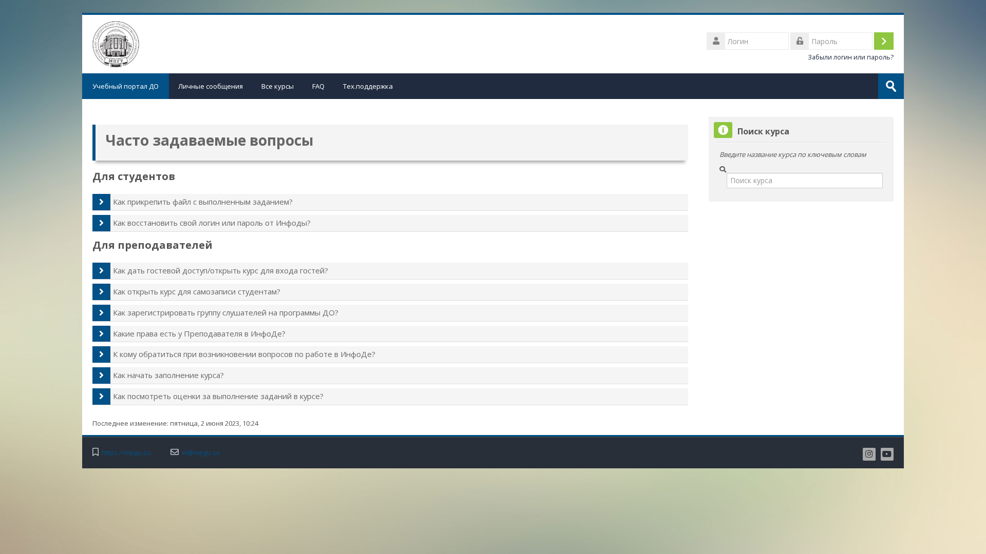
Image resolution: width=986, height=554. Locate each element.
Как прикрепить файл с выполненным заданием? (203, 201)
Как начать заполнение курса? (168, 375)
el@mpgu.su (201, 453)
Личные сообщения (210, 86)
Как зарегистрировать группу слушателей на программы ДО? (225, 312)
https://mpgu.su (126, 453)
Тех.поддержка (368, 86)
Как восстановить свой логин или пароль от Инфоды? (212, 222)
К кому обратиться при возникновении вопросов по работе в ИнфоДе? (244, 354)
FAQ (318, 86)
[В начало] (115, 43)
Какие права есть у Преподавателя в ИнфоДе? (199, 333)
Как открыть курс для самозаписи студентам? (196, 291)
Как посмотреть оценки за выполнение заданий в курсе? (218, 396)
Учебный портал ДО (125, 86)
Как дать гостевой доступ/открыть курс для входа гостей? (220, 270)
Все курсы (277, 86)
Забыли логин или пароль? (851, 57)
